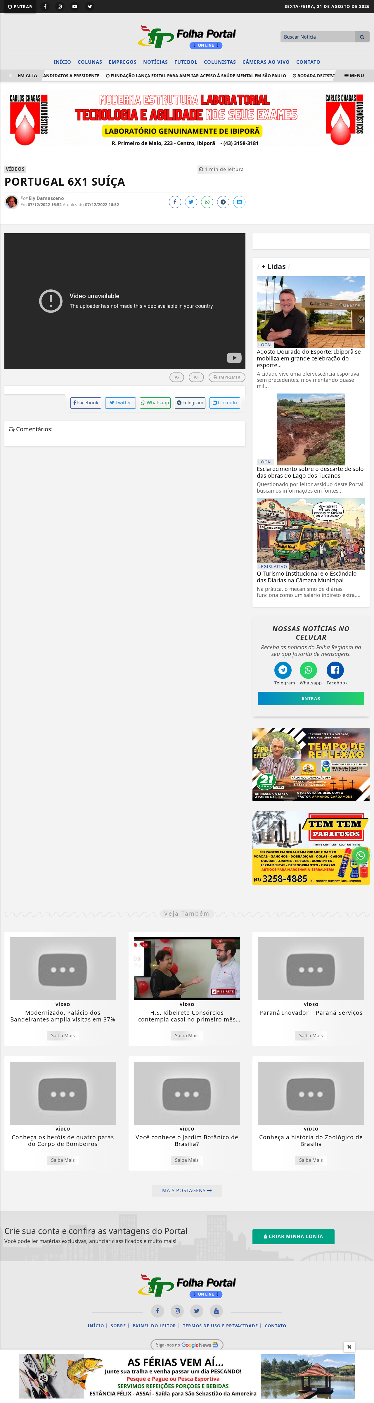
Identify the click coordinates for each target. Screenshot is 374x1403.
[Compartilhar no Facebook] (175, 202)
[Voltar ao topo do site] (365, 842)
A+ (196, 377)
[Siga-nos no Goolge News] (187, 1344)
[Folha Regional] (187, 36)
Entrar (22, 6)
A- (177, 377)
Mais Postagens (184, 1190)
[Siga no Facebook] (45, 6)
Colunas (90, 62)
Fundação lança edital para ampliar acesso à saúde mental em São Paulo (185, 75)
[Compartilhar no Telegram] (223, 202)
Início (62, 62)
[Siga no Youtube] (74, 6)
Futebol (186, 62)
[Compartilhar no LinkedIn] (239, 202)
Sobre (118, 1325)
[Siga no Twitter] (89, 6)
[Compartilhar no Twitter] (191, 202)
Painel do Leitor (154, 1325)
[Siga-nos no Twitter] (196, 1311)
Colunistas (220, 62)
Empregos (123, 62)
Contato (308, 62)
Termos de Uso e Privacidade (220, 1325)
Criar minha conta (295, 1236)
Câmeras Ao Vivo (266, 62)
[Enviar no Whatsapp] (207, 202)
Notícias (155, 62)
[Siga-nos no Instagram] (177, 1311)
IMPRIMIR (228, 377)
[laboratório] (187, 118)
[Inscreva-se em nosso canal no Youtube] (216, 1311)
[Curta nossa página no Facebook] (157, 1311)
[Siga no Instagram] (60, 6)
